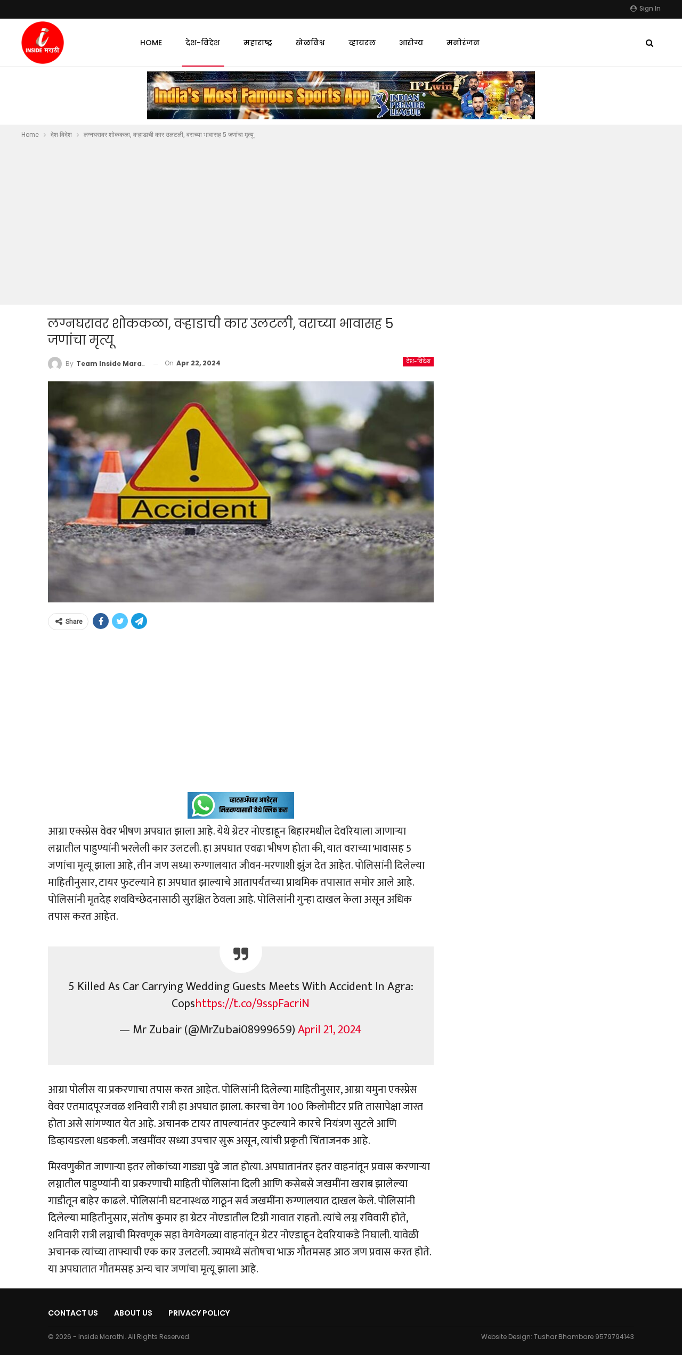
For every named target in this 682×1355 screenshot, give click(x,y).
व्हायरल (362, 42)
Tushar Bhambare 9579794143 (584, 1336)
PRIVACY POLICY (199, 1313)
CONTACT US (73, 1313)
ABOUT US (133, 1313)
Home (151, 42)
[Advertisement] (341, 220)
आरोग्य (411, 42)
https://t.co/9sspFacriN (252, 1004)
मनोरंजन (463, 42)
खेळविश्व (310, 42)
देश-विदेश (202, 42)
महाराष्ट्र (257, 42)
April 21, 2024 (330, 1030)
